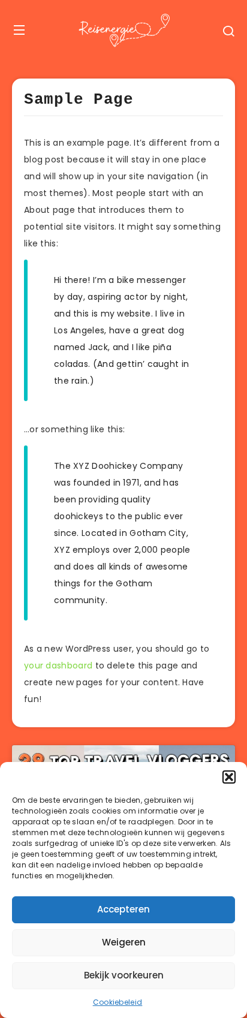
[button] (229, 777)
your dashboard (58, 665)
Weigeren (124, 942)
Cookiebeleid (118, 1002)
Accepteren (123, 909)
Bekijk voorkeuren (124, 975)
